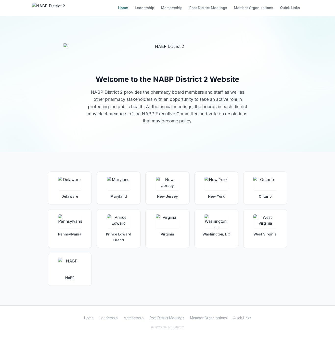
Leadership (144, 8)
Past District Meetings (208, 8)
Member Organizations (253, 8)
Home (123, 8)
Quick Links (290, 8)
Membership (171, 8)
